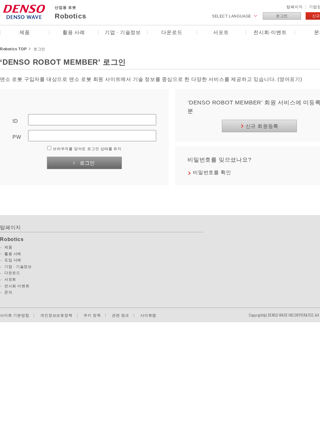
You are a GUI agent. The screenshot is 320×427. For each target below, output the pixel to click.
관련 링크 (120, 315)
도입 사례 (12, 260)
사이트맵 (148, 315)
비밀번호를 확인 (212, 172)
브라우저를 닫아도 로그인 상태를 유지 (87, 149)
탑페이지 (294, 7)
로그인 (282, 16)
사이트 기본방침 (14, 315)
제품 (24, 32)
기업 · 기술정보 (123, 32)
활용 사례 (73, 32)
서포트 (221, 32)
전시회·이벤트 (270, 32)
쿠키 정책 (92, 315)
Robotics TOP (13, 49)
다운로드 (171, 32)
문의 (8, 292)
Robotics (11, 239)
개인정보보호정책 (56, 315)
